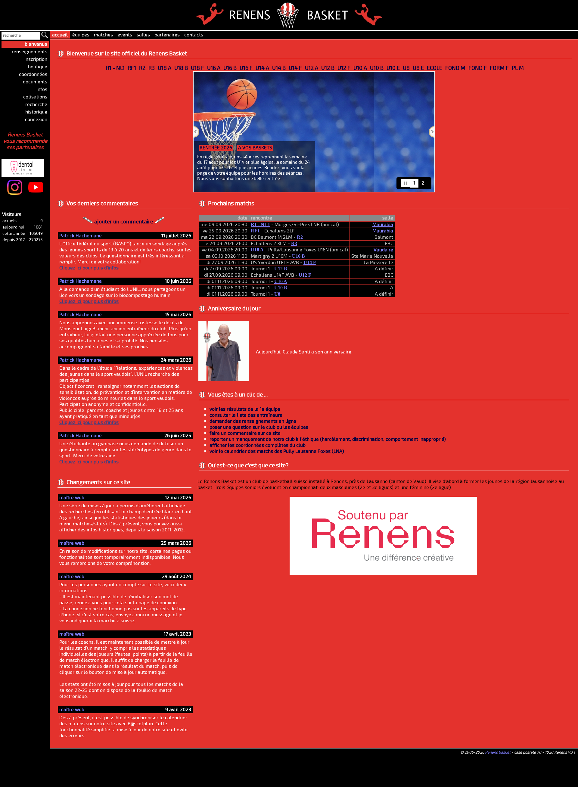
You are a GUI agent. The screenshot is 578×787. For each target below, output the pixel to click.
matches (103, 35)
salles (143, 35)
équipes (80, 35)
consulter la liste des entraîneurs (246, 415)
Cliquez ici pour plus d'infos (89, 268)
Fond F (477, 68)
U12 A (311, 68)
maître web (71, 498)
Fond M (455, 68)
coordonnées (33, 74)
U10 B (377, 68)
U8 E (418, 68)
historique (36, 112)
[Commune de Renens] (383, 574)
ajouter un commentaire (123, 222)
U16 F (246, 68)
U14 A (262, 68)
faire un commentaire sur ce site (245, 433)
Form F (499, 68)
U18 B (181, 68)
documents (35, 82)
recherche (36, 104)
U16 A (213, 68)
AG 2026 (374, 148)
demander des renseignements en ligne (253, 421)
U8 (406, 68)
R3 (151, 68)
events (124, 35)
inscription (35, 59)
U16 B (230, 68)
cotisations (35, 97)
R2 (142, 68)
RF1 (132, 68)
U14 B (279, 68)
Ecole (434, 68)
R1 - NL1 (115, 68)
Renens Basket (498, 752)
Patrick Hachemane (80, 236)
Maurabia (382, 225)
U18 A (164, 68)
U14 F (295, 68)
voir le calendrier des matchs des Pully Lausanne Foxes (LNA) (277, 451)
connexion (36, 120)
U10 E (393, 68)
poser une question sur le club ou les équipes (259, 427)
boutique (37, 67)
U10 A (360, 68)
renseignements (29, 52)
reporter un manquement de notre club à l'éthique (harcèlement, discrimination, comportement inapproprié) (328, 439)
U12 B (327, 68)
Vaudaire (383, 250)
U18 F (197, 68)
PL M (518, 68)
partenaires (167, 35)
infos (41, 89)
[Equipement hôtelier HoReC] (32, 159)
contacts (193, 35)
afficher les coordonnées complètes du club (258, 445)
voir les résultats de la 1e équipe (245, 409)
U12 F (343, 68)
